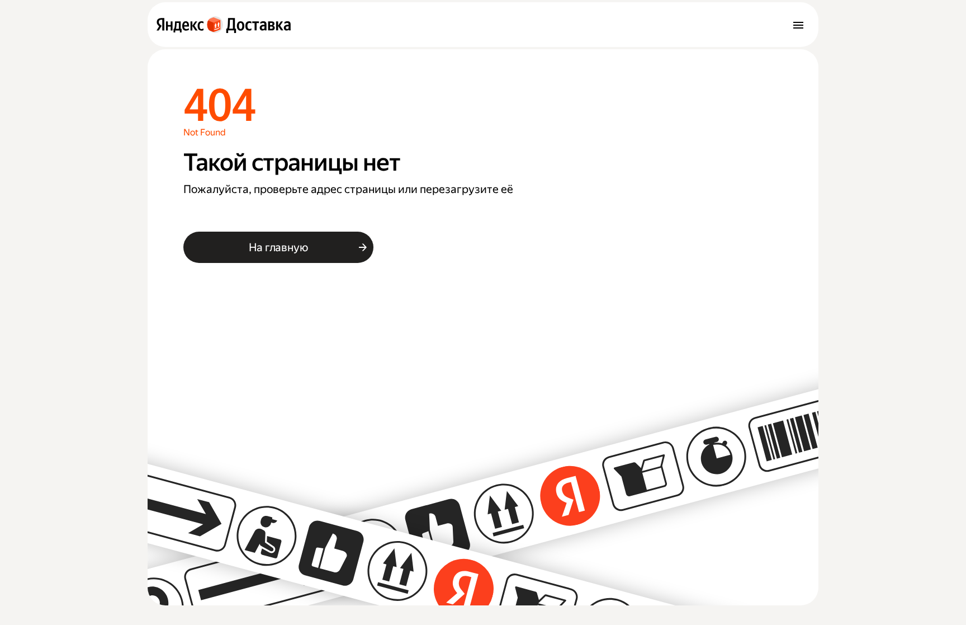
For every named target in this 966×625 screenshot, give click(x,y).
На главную (278, 247)
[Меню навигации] (798, 24)
